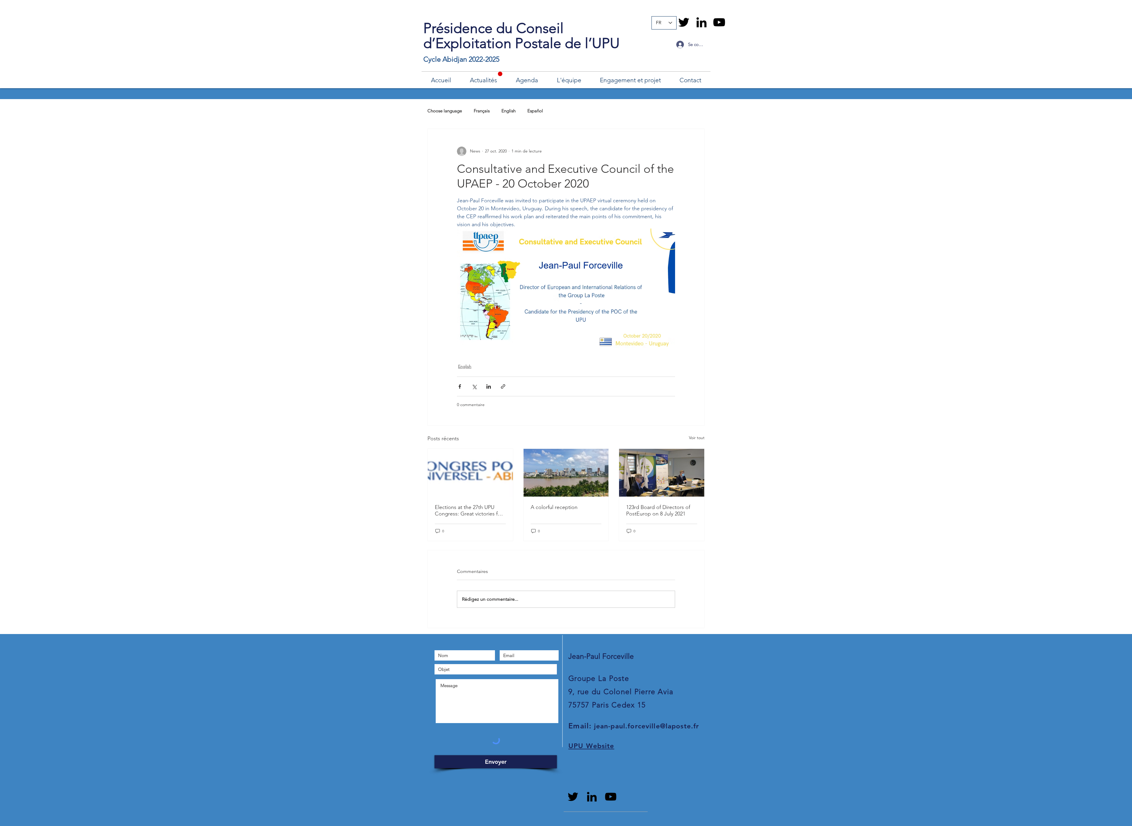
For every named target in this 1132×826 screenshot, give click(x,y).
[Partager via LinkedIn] (488, 386)
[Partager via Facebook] (460, 386)
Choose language (444, 111)
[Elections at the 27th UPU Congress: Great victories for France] (470, 473)
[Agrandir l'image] (566, 289)
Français (482, 111)
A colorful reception (554, 507)
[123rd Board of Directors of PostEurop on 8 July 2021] (661, 473)
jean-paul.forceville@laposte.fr (646, 726)
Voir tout (697, 437)
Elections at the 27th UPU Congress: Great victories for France (469, 510)
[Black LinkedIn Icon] (701, 22)
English (508, 111)
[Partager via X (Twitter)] (474, 386)
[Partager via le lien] (503, 386)
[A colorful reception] (566, 473)
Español (535, 111)
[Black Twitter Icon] (684, 22)
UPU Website (591, 746)
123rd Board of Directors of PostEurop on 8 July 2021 (658, 510)
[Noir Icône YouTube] (719, 22)
